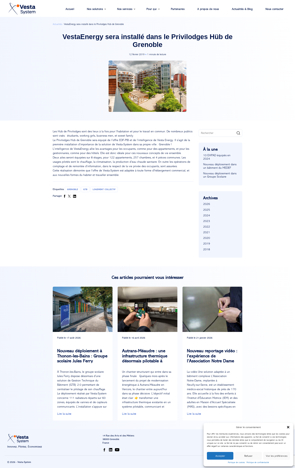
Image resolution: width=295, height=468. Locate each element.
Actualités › (58, 24)
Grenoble (72, 189)
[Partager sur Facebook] (65, 195)
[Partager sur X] (70, 195)
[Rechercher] (238, 133)
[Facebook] (105, 449)
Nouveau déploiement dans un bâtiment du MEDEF (219, 166)
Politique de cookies (236, 462)
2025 (206, 210)
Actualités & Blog (242, 9)
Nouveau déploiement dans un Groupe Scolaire (219, 175)
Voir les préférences (276, 455)
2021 (206, 232)
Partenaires (178, 9)
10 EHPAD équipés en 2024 (216, 156)
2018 (206, 249)
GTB (85, 189)
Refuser (248, 455)
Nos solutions (95, 9)
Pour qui (151, 9)
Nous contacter (274, 9)
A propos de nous (208, 9)
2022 (206, 226)
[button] (288, 427)
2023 (206, 221)
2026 (206, 204)
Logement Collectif (104, 189)
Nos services (124, 9)
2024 (206, 215)
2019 (206, 243)
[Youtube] (118, 449)
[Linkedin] (111, 449)
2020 (206, 238)
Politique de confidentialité (258, 462)
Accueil (70, 9)
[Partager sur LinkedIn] (74, 195)
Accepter (220, 455)
